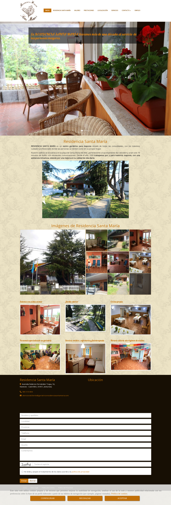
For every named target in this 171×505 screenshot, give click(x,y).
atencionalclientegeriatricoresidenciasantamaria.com (45, 395)
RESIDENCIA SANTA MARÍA (62, 10)
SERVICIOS (114, 10)
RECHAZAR (85, 498)
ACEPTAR (122, 498)
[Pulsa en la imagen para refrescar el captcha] (26, 464)
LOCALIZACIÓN (103, 10)
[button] (13, 79)
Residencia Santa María (85, 141)
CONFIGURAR (48, 498)
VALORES (77, 10)
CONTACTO (126, 10)
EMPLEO (137, 10)
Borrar (33, 480)
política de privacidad (80, 471)
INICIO (47, 10)
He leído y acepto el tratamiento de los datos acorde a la (56, 471)
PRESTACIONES (89, 10)
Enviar (24, 480)
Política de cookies (119, 493)
